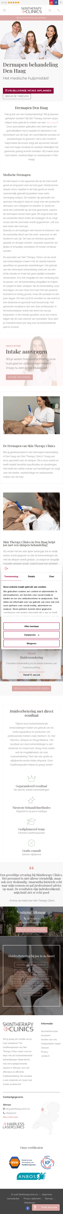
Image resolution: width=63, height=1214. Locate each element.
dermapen (51, 122)
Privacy (44, 1052)
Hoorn (21, 964)
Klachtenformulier (49, 1031)
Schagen (22, 971)
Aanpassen (30, 635)
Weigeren (31, 643)
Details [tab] (31, 576)
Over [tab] (51, 576)
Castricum (21, 986)
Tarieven (45, 1048)
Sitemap (49, 1198)
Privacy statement (32, 1198)
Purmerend (38, 964)
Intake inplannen (19, 377)
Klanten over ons (49, 1039)
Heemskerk (41, 986)
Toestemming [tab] (11, 576)
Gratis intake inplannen (32, 18)
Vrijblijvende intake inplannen (29, 90)
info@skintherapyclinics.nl (31, 922)
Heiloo (17, 979)
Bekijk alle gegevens (31, 929)
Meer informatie (10, 1117)
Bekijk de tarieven (17, 96)
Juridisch (45, 1056)
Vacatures (46, 1035)
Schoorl (39, 971)
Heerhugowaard (38, 979)
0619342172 (32, 918)
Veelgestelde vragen (51, 1043)
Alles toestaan (31, 626)
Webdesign (29, 1203)
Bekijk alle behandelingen (31, 688)
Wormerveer (31, 993)
